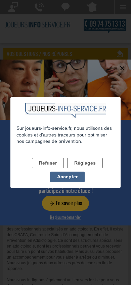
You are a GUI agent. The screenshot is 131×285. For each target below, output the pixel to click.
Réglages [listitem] (85, 163)
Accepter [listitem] (67, 176)
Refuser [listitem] (48, 163)
